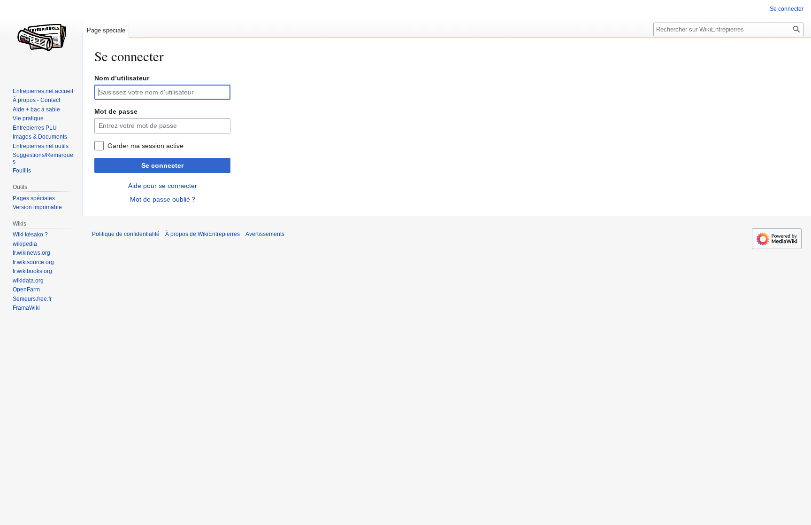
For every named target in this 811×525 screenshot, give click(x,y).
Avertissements (264, 234)
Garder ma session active (145, 145)
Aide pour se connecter (162, 185)
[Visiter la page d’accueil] (41, 37)
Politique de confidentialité (126, 234)
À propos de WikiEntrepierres (202, 234)
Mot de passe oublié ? (162, 199)
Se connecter (162, 165)
